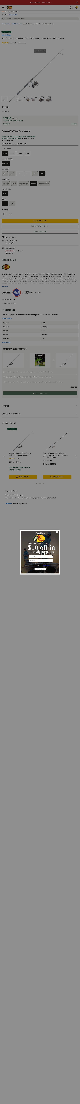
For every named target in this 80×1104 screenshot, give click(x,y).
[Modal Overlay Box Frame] (40, 552)
